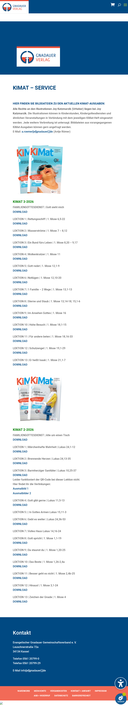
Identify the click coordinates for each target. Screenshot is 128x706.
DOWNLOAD (20, 211)
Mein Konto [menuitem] (40, 691)
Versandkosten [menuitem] (58, 691)
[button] (125, 7)
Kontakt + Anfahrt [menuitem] (81, 691)
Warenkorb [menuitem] (24, 691)
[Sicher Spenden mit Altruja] (1, 703)
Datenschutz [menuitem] (61, 695)
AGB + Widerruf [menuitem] (42, 695)
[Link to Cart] (113, 5)
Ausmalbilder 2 (22, 493)
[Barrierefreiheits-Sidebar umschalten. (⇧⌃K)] (121, 683)
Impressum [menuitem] (101, 691)
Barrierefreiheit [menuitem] (81, 695)
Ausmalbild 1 (20, 488)
